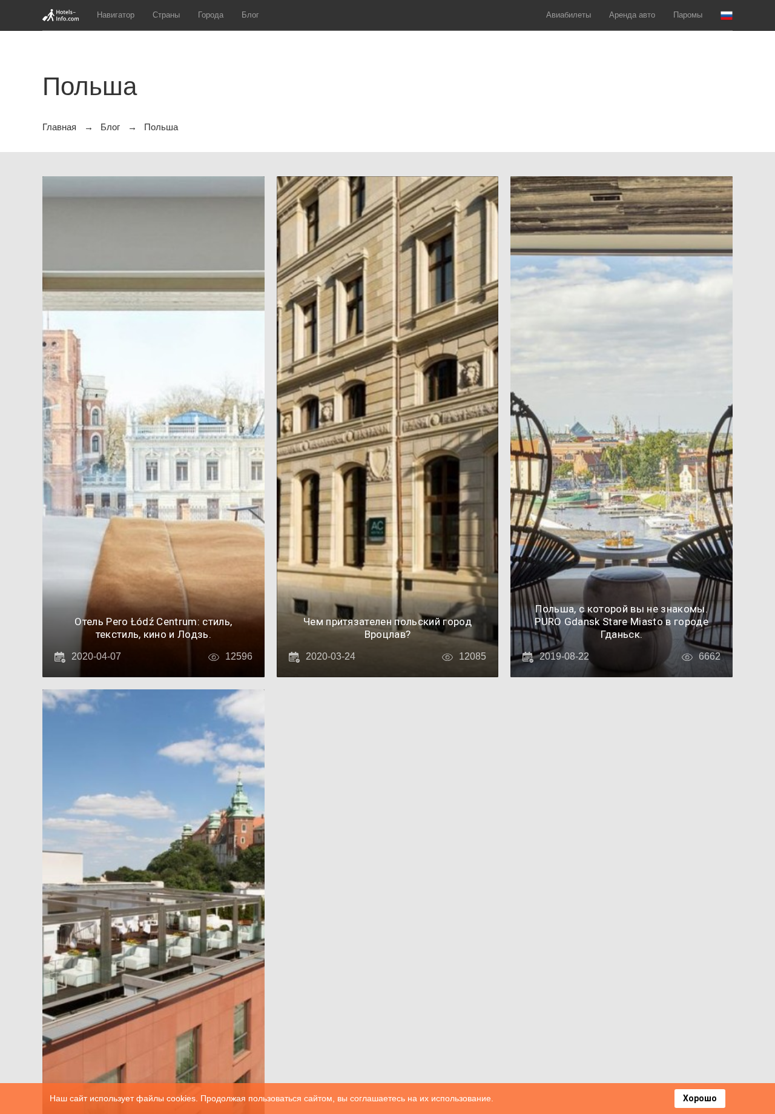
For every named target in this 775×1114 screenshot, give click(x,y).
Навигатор (115, 14)
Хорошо (700, 1098)
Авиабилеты (568, 14)
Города (210, 14)
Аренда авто (632, 14)
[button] (727, 15)
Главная (59, 127)
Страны (166, 14)
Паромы (687, 14)
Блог (250, 14)
